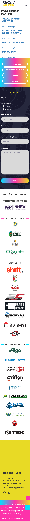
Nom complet (6, 115)
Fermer (4, 518)
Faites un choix (6, 103)
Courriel (4, 126)
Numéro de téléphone (9, 137)
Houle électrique (13, 42)
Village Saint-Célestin (11, 20)
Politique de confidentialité (16, 518)
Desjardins (9, 51)
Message (4, 148)
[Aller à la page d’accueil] (8, 3)
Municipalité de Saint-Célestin (12, 32)
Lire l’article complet (9, 27)
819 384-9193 (16, 483)
